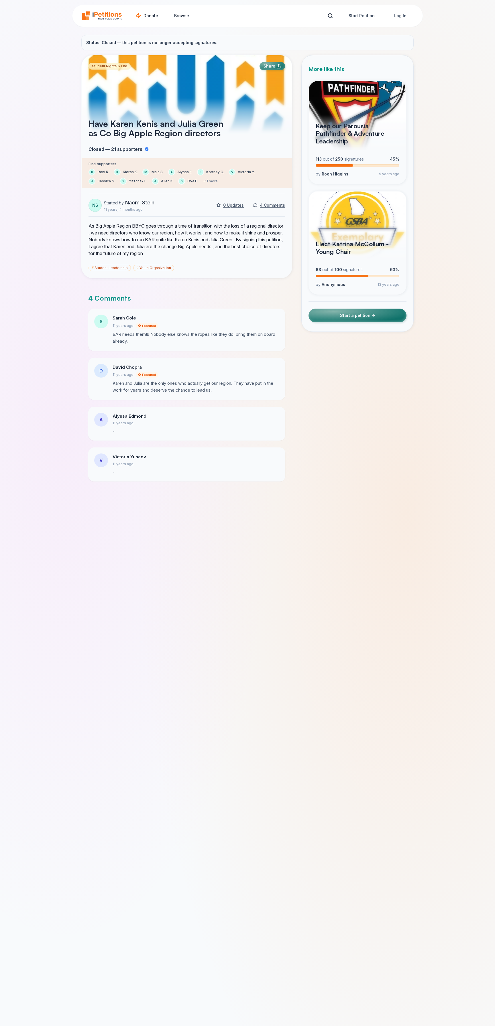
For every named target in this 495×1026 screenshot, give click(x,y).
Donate (151, 15)
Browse (181, 15)
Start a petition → (357, 315)
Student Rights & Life (109, 66)
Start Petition (362, 15)
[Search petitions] (330, 16)
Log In (400, 15)
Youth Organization (153, 268)
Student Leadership (110, 268)
